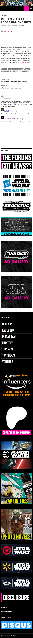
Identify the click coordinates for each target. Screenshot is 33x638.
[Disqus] (16, 118)
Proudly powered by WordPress (8, 635)
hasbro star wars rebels (16, 69)
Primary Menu (31, 8)
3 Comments (21, 26)
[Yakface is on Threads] (8, 349)
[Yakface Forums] (16, 157)
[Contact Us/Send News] (16, 166)
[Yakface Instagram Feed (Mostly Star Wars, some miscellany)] (8, 336)
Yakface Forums (24, 71)
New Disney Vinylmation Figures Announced (14, 80)
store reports (6, 71)
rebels (27, 69)
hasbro (4, 69)
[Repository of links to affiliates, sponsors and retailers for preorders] (8, 342)
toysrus (15, 71)
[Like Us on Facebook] (8, 330)
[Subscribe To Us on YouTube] (8, 361)
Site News (4, 16)
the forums (25, 62)
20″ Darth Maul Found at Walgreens (11, 87)
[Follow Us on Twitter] (8, 355)
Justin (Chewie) (12, 26)
